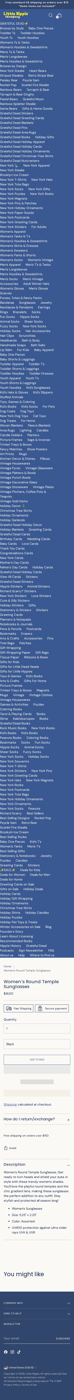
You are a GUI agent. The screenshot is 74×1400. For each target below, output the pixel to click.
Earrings (44, 307)
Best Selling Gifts (12, 851)
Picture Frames (11, 440)
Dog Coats (7, 411)
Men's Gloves (38, 288)
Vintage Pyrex (10, 468)
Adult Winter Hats (36, 284)
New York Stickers (13, 227)
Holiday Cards (42, 567)
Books (41, 714)
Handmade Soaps (13, 345)
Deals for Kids (30, 870)
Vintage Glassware (39, 468)
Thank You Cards (12, 548)
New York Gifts (39, 189)
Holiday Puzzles (11, 917)
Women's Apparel (12, 232)
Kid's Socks (29, 407)
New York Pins (41, 771)
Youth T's (32, 378)
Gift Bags (42, 653)
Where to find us (42, 955)
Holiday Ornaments (14, 515)
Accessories (9, 284)
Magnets (43, 690)
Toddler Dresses (41, 373)
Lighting (26, 430)
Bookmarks (8, 634)
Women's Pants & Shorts (18, 255)
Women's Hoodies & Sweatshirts (23, 47)
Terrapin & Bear (38, 90)
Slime (4, 719)
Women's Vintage (40, 260)
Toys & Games (10, 676)
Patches (25, 643)
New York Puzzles (12, 194)
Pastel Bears (9, 99)
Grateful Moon (33, 99)
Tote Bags (7, 643)
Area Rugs (7, 430)
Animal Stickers (38, 586)
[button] (37, 1069)
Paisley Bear (9, 80)
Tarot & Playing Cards (16, 714)
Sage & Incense (38, 440)
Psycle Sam (31, 80)
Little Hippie (32, 1373)
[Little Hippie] (16, 15)
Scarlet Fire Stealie (35, 85)
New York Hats (42, 180)
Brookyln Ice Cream (14, 832)
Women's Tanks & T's (15, 236)
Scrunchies (27, 336)
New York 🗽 (9, 165)
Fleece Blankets (39, 425)
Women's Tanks (11, 846)
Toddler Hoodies (32, 33)
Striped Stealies (11, 76)
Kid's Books (8, 407)
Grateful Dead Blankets (17, 123)
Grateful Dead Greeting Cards (22, 118)
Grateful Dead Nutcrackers (19, 161)
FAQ (51, 950)
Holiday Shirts (10, 913)
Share (13, 1148)
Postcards (34, 629)
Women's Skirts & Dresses (19, 246)
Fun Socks (7, 317)
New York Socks (11, 189)
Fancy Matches (11, 449)
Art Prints (7, 454)
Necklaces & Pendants (16, 307)
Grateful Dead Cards (15, 534)
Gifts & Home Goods (37, 109)
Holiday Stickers (12, 605)
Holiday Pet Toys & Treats (18, 922)
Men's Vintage (33, 279)
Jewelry (46, 303)
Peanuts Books (11, 738)
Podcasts (7, 950)
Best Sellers (35, 813)
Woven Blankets (11, 425)
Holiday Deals (33, 889)
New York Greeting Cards (18, 222)
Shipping (10, 1104)
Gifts (32, 605)
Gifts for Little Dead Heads (19, 667)
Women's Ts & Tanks (15, 42)
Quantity (10, 1019)
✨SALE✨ (7, 870)
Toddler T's (37, 364)
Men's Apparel (10, 265)
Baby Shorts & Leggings (17, 359)
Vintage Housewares (15, 463)
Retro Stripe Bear (41, 76)
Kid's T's (35, 842)
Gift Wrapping (10, 648)
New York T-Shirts (13, 180)
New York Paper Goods (17, 213)
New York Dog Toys (14, 416)
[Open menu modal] (68, 15)
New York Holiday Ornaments (21, 208)
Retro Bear (29, 823)
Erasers (26, 634)
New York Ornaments (15, 804)
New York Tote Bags (14, 184)
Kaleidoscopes (24, 719)
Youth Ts (6, 38)
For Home (28, 421)
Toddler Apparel (12, 364)
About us (6, 955)
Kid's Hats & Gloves (14, 392)
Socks (36, 312)
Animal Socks (10, 322)
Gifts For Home (35, 681)
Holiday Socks (10, 331)
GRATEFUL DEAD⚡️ (14, 24)
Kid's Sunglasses (38, 388)
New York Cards (11, 558)
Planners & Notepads (15, 619)
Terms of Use (29, 1384)
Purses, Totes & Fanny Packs (21, 298)
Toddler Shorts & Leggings (19, 369)
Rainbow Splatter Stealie (18, 104)
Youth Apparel (10, 378)
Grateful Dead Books (15, 137)
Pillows (45, 459)
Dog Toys (27, 411)
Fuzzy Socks (9, 326)
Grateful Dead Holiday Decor (21, 525)
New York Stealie (12, 71)
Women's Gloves (12, 288)
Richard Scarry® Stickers (18, 591)
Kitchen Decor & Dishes (17, 459)
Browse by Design (13, 66)
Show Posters (37, 449)
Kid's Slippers (43, 392)
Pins (50, 638)
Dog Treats (8, 421)
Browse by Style (12, 28)
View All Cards (10, 577)
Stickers (32, 577)
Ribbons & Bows (36, 657)
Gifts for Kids (9, 662)
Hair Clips (7, 336)
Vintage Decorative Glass (18, 482)
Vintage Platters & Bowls (18, 473)
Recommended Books (16, 941)
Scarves (6, 293)
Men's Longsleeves (13, 57)
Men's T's (33, 846)
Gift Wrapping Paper (15, 653)
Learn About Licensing (16, 936)
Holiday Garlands (12, 520)
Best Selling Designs (15, 818)
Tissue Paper (9, 657)
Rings (4, 312)
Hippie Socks (29, 317)
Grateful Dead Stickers (16, 113)
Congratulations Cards (16, 553)
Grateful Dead (36, 946)
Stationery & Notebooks (18, 856)
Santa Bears (8, 109)
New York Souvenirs (14, 761)
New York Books (42, 194)
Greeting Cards (40, 530)
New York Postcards (15, 217)
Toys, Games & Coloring (17, 402)
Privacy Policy (12, 1384)
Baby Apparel (44, 350)
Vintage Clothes (41, 695)
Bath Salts (38, 345)
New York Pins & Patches (18, 203)
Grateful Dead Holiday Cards (21, 147)
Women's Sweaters (14, 250)
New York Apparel (36, 165)
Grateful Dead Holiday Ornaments (25, 151)
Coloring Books (11, 709)
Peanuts (34, 809)
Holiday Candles (37, 913)
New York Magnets (13, 199)
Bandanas (7, 303)
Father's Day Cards (14, 567)
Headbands (8, 340)
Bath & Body (31, 340)
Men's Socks (9, 279)
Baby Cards (8, 544)
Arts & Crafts (9, 638)
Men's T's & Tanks (38, 265)
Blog (48, 927)
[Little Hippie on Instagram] (12, 1352)
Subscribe (63, 1338)
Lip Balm (6, 350)
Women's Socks (11, 260)
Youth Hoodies (28, 38)
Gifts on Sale (9, 889)
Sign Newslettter (31, 950)
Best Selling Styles (13, 837)
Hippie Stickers (11, 586)
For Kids (23, 350)
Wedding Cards (38, 539)
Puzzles (38, 704)
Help (21, 955)
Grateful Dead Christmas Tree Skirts (26, 156)
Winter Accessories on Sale (20, 927)
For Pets (49, 407)
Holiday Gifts (44, 137)
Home (7, 966)
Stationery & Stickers (15, 610)
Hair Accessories (37, 331)
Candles (43, 430)
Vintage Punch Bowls (15, 478)
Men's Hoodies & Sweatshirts (21, 61)
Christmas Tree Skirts (16, 511)
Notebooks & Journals (16, 624)
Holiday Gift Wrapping (16, 899)
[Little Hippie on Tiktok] (19, 1352)
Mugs (23, 454)
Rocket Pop (8, 85)
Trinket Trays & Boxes (16, 445)
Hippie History (10, 946)
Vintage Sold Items (14, 501)
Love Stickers (41, 596)
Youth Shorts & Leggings (18, 383)
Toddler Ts (7, 33)
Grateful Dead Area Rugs (18, 132)
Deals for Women (12, 875)
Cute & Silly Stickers (15, 601)
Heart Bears (37, 71)
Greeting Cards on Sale (17, 884)
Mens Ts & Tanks (12, 52)
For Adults (38, 227)
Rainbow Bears (11, 90)
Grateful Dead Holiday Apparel (22, 142)
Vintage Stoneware (14, 487)
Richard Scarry (11, 813)
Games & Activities (14, 704)
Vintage (18, 695)
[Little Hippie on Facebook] (6, 1352)
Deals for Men (40, 875)
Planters (33, 435)
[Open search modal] (50, 15)
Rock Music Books (13, 728)
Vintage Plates (43, 487)
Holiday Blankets (12, 530)
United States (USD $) (21, 1367)
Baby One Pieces (41, 28)
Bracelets (20, 312)
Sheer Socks (33, 322)
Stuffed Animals (11, 397)
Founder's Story (11, 932)
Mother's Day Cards (14, 563)
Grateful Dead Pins (14, 128)
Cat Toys (39, 416)
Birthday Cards (11, 539)
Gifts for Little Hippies (16, 671)
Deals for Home (11, 879)
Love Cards (30, 544)
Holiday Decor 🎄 (12, 506)
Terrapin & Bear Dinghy (17, 94)
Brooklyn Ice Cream (14, 175)
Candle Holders (11, 435)
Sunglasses (27, 303)
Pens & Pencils (11, 629)
